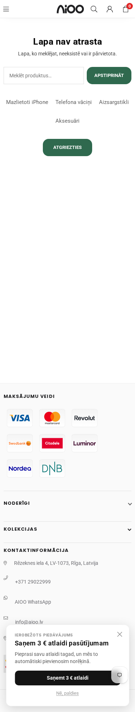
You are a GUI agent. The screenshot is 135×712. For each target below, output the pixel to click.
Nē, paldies (67, 693)
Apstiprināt (109, 75)
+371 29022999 (33, 582)
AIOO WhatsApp (33, 602)
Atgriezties (67, 147)
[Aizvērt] (119, 634)
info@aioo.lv (29, 622)
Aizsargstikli (114, 102)
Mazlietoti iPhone (27, 102)
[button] (126, 9)
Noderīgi (17, 503)
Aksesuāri (67, 121)
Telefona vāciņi (73, 102)
